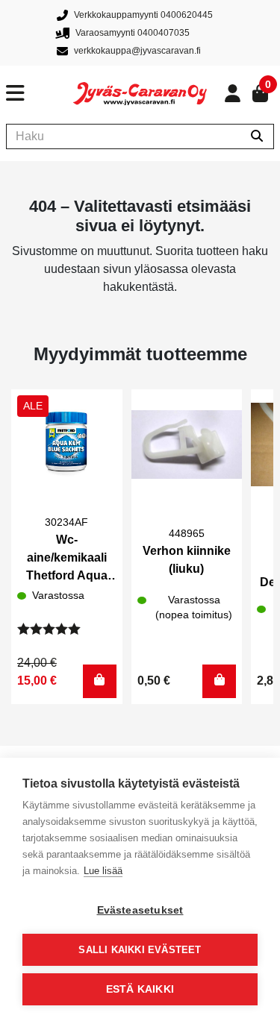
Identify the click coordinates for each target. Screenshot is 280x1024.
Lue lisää (103, 870)
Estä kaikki (140, 989)
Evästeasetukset (140, 910)
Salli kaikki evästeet (139, 949)
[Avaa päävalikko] (39, 93)
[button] (99, 681)
